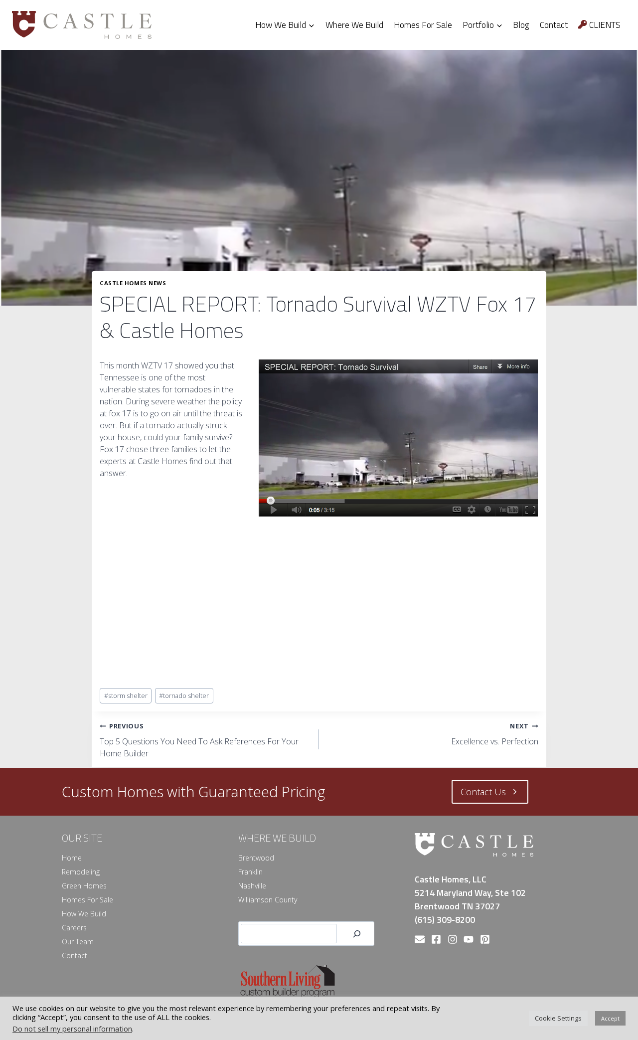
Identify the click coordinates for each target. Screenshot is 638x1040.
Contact (554, 24)
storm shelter (126, 695)
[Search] (357, 933)
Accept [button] (610, 1018)
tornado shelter (184, 695)
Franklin (250, 871)
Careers (74, 927)
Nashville (252, 885)
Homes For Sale (423, 24)
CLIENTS (605, 24)
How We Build (84, 913)
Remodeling (81, 871)
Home (72, 858)
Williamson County (267, 899)
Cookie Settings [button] (558, 1018)
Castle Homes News (133, 283)
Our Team (78, 941)
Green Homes (84, 885)
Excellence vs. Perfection (494, 734)
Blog (521, 24)
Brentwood (256, 858)
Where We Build (354, 24)
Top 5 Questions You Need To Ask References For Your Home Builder (199, 740)
